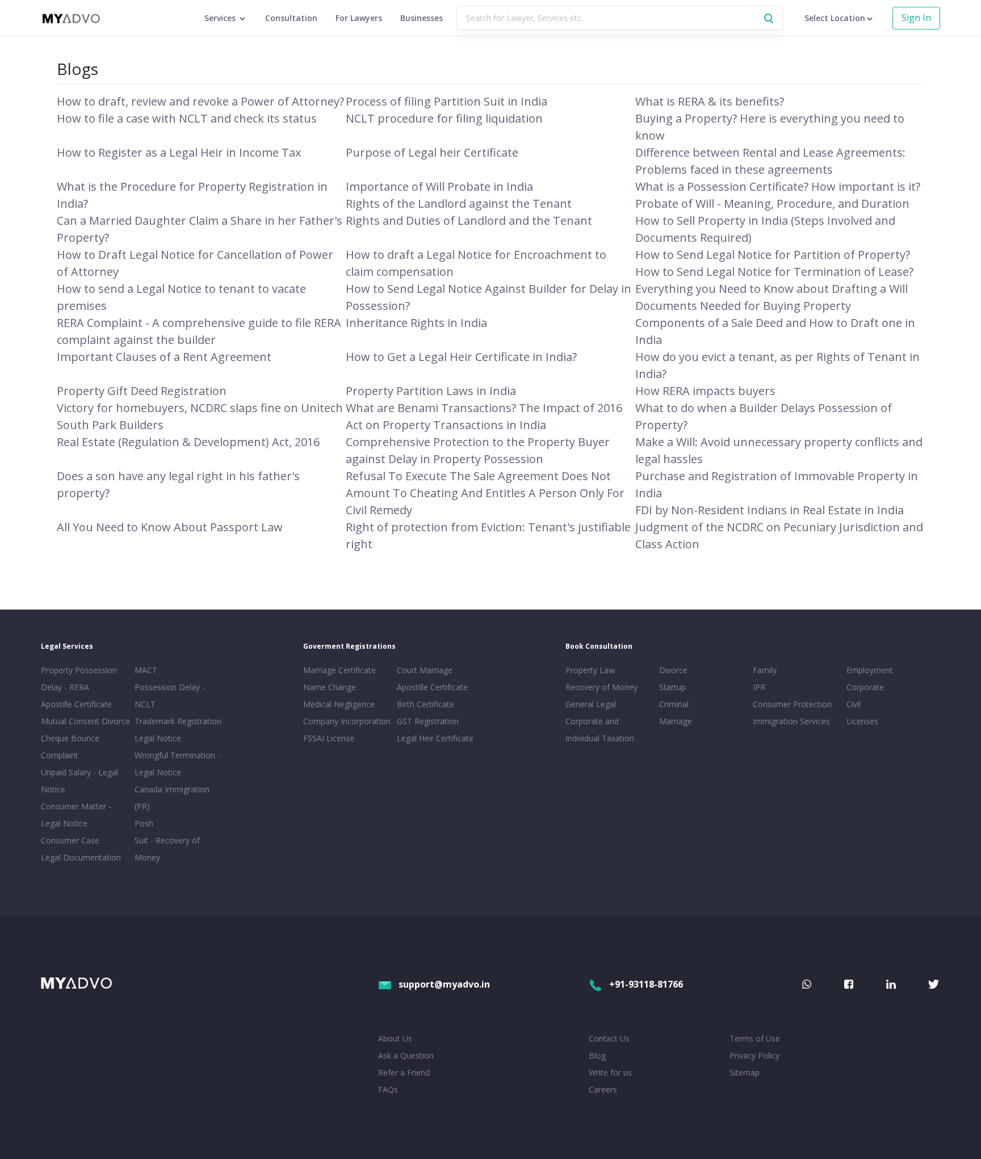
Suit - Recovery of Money (167, 849)
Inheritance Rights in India (416, 322)
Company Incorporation (347, 721)
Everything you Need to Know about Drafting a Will (771, 288)
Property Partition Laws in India (431, 390)
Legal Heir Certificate (435, 738)
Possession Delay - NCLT (170, 695)
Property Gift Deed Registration (142, 390)
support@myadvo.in (444, 984)
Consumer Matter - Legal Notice (76, 815)
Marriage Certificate (339, 670)
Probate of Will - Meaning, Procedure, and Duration (772, 203)
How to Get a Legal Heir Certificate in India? (461, 356)
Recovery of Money (601, 687)
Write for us (610, 1072)
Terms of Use (755, 1038)
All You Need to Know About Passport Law (170, 527)
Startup (672, 687)
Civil (853, 704)
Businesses (421, 17)
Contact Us (609, 1038)
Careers (603, 1089)
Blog (597, 1055)
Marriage (675, 721)
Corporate (865, 687)
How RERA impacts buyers (705, 390)
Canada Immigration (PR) (172, 798)
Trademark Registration (178, 721)
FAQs (388, 1089)
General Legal (590, 704)
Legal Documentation (81, 857)
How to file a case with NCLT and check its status (187, 118)
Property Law (590, 670)
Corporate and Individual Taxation (599, 730)
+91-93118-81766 (646, 984)
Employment (869, 670)
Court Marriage (424, 670)
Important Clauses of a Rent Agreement (164, 356)
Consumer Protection (792, 704)
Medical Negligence (339, 704)
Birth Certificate (425, 704)
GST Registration (428, 721)
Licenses (862, 721)
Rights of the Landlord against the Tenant (459, 203)
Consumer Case (70, 840)
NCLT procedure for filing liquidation (444, 118)
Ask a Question (406, 1055)
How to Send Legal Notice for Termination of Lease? (774, 271)
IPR (759, 687)
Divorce (673, 670)
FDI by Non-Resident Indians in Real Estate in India (769, 510)
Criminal (674, 704)
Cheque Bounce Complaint (70, 747)
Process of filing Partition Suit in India (446, 101)
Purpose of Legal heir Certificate (432, 152)
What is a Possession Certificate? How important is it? (777, 186)
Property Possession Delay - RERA (79, 678)
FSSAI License (328, 738)
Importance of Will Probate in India (439, 186)
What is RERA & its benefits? (709, 101)
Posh (144, 823)
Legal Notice (158, 738)
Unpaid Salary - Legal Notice (79, 781)
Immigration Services (791, 721)
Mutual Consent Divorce (85, 721)
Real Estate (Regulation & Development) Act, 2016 (188, 442)
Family (765, 670)
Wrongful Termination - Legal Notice (177, 764)
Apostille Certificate (76, 704)
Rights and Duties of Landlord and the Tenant (469, 220)
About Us (395, 1038)
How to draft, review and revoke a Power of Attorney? (200, 101)
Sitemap (745, 1072)
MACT (146, 670)
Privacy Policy (754, 1055)
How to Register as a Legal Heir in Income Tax (179, 152)
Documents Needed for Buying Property (743, 305)
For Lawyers (359, 17)
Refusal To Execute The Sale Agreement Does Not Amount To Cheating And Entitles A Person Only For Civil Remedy (485, 493)
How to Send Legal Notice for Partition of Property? (772, 254)
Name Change (329, 687)
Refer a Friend (404, 1072)
